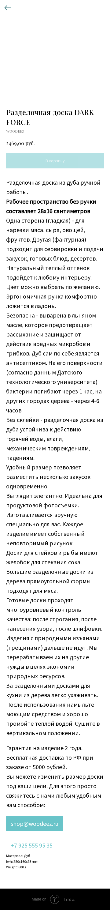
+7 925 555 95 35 (32, 845)
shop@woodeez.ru (34, 823)
